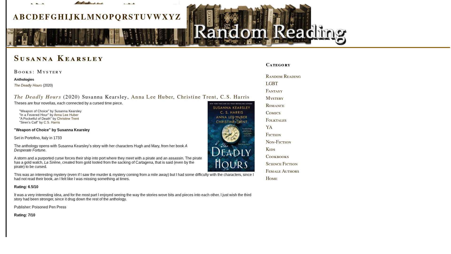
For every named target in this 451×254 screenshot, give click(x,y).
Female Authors (282, 171)
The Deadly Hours (28, 85)
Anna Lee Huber (152, 96)
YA (269, 127)
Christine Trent (197, 96)
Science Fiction (282, 163)
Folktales (276, 120)
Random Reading (283, 76)
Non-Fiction (278, 142)
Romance (275, 105)
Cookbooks (277, 156)
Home (271, 178)
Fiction (273, 134)
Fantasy (274, 90)
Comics (273, 112)
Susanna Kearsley (59, 58)
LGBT (272, 83)
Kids (270, 149)
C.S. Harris (235, 96)
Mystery (275, 98)
